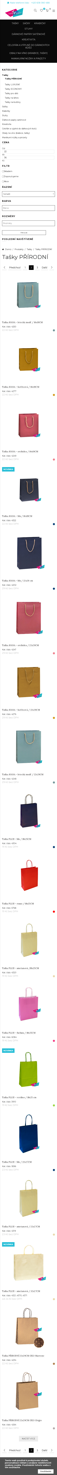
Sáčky (26, 23)
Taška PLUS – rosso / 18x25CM (18, 903)
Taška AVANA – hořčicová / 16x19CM (20, 387)
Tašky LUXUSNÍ (12, 84)
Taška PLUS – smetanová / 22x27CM (21, 1226)
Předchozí (15, 267)
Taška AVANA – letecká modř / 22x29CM (22, 774)
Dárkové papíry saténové (28, 34)
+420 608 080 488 (40, 3)
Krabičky (40, 23)
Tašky (15, 23)
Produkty (19, 249)
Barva (6, 201)
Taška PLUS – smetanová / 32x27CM (21, 1291)
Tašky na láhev (12, 98)
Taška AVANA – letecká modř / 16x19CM (22, 322)
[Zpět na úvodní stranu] (14, 12)
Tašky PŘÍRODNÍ (13, 79)
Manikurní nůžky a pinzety (28, 58)
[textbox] (28, 208)
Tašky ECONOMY (13, 89)
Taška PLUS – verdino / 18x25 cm (19, 1097)
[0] (41, 11)
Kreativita (28, 39)
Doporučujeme (11, 176)
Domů (8, 249)
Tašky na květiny (13, 102)
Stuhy (29, 28)
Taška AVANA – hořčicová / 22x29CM (21, 710)
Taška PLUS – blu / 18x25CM (16, 839)
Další (44, 267)
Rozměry (8, 216)
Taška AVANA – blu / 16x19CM (17, 516)
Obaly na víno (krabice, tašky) (28, 53)
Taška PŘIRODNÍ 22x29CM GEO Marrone (23, 1355)
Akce (6, 181)
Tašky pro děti (11, 93)
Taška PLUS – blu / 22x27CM (17, 1162)
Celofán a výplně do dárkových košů (29, 46)
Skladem (8, 171)
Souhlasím (45, 1471)
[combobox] (28, 194)
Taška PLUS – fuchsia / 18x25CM (18, 1032)
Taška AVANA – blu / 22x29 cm (17, 580)
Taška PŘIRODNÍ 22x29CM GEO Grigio (22, 1420)
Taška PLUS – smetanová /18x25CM (20, 968)
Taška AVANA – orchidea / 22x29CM (20, 645)
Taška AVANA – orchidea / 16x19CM (20, 451)
